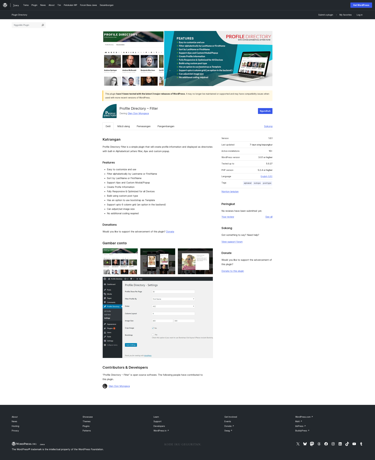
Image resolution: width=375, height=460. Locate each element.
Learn (156, 417)
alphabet (248, 183)
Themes (87, 421)
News (14, 421)
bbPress (300, 426)
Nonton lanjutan (230, 191)
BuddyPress (302, 430)
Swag (228, 430)
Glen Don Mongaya (138, 113)
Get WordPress (361, 5)
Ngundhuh (265, 111)
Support (157, 421)
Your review (227, 216)
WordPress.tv (161, 430)
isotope (257, 183)
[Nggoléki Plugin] (43, 25)
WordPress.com (304, 417)
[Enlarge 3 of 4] (209, 252)
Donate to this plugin (232, 271)
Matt (298, 421)
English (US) (266, 176)
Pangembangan (165, 126)
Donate (170, 231)
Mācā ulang (123, 126)
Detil (108, 126)
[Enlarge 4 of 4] (209, 280)
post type (267, 183)
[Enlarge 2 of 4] (171, 252)
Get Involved (230, 417)
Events (227, 421)
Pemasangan (144, 126)
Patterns (87, 430)
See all (268, 216)
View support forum (232, 241)
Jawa (42, 444)
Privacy (15, 430)
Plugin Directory (19, 14)
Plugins (86, 426)
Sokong (268, 126)
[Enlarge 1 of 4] (133, 252)
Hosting (15, 426)
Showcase (88, 417)
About (15, 417)
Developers (159, 426)
